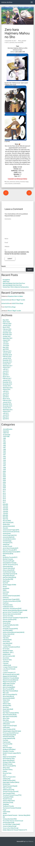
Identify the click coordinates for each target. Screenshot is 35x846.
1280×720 (6, 433)
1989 (4, 451)
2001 (4, 473)
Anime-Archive (6, 2)
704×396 (5, 506)
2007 (4, 484)
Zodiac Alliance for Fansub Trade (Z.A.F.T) (15, 830)
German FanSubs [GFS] (9, 619)
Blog (4, 555)
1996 (4, 464)
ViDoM (5, 813)
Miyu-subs (6, 692)
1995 (4, 462)
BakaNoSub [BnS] (8, 553)
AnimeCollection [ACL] (9, 539)
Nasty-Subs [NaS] (8, 709)
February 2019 (7, 351)
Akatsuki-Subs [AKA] (9, 526)
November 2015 (7, 406)
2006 (4, 482)
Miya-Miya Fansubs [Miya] (10, 691)
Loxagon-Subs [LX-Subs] (10, 667)
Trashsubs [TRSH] (8, 797)
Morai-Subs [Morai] (8, 696)
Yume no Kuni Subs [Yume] (10, 828)
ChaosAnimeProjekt (8, 561)
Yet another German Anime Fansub (13, 820)
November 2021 (7, 334)
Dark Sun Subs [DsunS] (9, 577)
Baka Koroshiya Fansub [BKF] (11, 552)
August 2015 (6, 411)
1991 (4, 455)
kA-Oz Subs (6, 648)
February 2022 (7, 329)
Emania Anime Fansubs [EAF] (11, 595)
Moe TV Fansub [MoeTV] (10, 694)
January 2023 (7, 325)
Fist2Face (5, 603)
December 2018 (7, 354)
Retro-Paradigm (7, 747)
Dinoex (5, 586)
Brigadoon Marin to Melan (15, 296)
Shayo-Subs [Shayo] (8, 760)
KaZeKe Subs (6, 654)
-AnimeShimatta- (8, 429)
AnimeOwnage (7, 541)
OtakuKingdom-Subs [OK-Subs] (12, 731)
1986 (4, 445)
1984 (4, 442)
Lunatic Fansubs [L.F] (9, 672)
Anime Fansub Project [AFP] (11, 530)
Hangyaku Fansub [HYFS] (10, 628)
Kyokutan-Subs (7, 659)
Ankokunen (6, 544)
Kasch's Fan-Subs (8, 650)
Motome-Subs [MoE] (9, 698)
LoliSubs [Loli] (7, 665)
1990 (4, 453)
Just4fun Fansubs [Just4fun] (11, 647)
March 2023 (6, 321)
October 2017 (7, 364)
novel (6, 183)
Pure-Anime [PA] (19, 42)
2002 (4, 475)
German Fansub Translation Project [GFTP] (15, 617)
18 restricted (6, 434)
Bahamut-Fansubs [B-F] (10, 550)
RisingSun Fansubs (8, 751)
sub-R (4, 775)
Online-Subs (6, 727)
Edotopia (5, 594)
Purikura (5, 745)
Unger (4, 810)
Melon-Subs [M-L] (8, 685)
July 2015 (5, 413)
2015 (4, 498)
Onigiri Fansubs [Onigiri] (10, 725)
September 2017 (7, 365)
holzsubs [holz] (7, 639)
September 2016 (7, 387)
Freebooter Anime (8, 606)
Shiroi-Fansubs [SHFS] (9, 766)
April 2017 (6, 375)
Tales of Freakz (7, 788)
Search (3, 266)
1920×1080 (6, 436)
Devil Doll (5, 583)
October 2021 (7, 336)
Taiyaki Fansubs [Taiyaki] (10, 786)
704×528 (5, 509)
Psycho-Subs (6, 742)
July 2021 (5, 342)
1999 (4, 469)
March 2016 (6, 398)
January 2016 (7, 402)
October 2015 (7, 407)
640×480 (5, 504)
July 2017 (5, 369)
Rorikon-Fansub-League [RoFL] (12, 753)
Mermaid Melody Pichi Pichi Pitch (12, 285)
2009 (4, 487)
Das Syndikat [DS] (8, 579)
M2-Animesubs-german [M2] (11, 674)
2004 (4, 478)
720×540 (5, 511)
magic (26, 181)
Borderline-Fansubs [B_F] (10, 557)
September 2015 (7, 409)
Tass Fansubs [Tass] (9, 793)
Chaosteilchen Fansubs (9, 562)
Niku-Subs (6, 720)
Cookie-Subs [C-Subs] (9, 572)
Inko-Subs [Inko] (7, 643)
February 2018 (7, 356)
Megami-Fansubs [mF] (9, 681)
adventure (12, 181)
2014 (4, 497)
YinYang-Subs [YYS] (8, 822)
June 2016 (6, 393)
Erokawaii (5, 597)
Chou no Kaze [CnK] (8, 570)
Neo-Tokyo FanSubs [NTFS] (11, 713)
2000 (4, 471)
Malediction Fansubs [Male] (11, 678)
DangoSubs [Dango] (8, 575)
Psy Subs (5, 740)
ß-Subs (5, 771)
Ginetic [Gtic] (6, 623)
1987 (4, 447)
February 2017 (7, 378)
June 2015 (6, 415)
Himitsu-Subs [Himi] (8, 634)
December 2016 (7, 382)
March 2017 (6, 376)
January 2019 (7, 353)
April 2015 (6, 418)
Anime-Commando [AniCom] (11, 531)
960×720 (5, 519)
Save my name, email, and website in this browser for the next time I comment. (17, 253)
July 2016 (5, 391)
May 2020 (6, 347)
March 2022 (6, 327)
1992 (4, 456)
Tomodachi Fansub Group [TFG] (12, 795)
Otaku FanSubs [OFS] (9, 729)
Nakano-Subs (7, 703)
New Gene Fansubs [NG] (10, 716)
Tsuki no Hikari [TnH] (9, 800)
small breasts (16, 183)
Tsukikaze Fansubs (8, 806)
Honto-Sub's (6, 641)
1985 (4, 444)
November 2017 (7, 362)
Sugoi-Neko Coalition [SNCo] (11, 782)
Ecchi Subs (6, 592)
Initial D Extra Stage (17, 303)
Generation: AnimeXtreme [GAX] (12, 608)
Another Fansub (7, 546)
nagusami (6, 702)
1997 (4, 466)
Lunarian (5, 670)
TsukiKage (6, 804)
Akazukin (5, 528)
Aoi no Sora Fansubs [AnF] (10, 548)
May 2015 (6, 417)
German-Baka (7, 621)
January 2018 (7, 358)
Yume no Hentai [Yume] (9, 826)
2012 (4, 493)
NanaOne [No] (7, 705)
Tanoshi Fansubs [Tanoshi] (10, 791)
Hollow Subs (6, 636)
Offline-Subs (6, 724)
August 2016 (6, 389)
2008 (4, 486)
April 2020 (6, 349)
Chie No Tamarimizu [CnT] (10, 564)
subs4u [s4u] (6, 778)
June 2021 (6, 343)
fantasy (18, 181)
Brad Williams (29, 841)
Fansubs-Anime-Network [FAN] (12, 601)
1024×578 (6, 431)
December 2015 (7, 404)
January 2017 (7, 380)
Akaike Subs (6, 524)
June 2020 (6, 345)
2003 (4, 476)
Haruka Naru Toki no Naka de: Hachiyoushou (16, 287)
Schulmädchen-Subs (9, 758)
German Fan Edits (8, 616)
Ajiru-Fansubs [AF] (8, 522)
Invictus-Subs (7, 645)
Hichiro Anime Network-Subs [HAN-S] (13, 632)
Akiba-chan (6, 281)
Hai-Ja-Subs (6, 627)
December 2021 (7, 332)
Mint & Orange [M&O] (9, 687)
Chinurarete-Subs (8, 566)
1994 (4, 460)
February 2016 (7, 400)
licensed (22, 181)
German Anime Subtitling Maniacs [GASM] (15, 610)
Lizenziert (11, 42)
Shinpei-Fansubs (7, 764)
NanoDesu (6, 707)
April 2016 (6, 397)
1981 (4, 440)
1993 (4, 458)
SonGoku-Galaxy (8, 769)
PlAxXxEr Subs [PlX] (8, 736)
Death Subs (6, 581)
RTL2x (4, 755)
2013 (4, 495)
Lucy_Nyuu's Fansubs (9, 669)
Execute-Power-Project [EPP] (11, 599)
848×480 (5, 515)
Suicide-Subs (6, 784)
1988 (4, 449)
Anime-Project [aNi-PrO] (10, 535)
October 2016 (7, 386)
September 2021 (7, 338)
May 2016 (6, 395)
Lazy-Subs (6, 661)
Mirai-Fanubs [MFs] (8, 689)
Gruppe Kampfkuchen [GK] (10, 625)
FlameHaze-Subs (8, 605)
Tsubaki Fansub (7, 799)
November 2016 (7, 384)
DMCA (4, 590)
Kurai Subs (6, 658)
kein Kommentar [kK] (9, 656)
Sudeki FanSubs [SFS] (9, 780)
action (7, 181)
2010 (4, 489)
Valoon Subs (6, 811)
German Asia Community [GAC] (12, 614)
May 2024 (6, 320)
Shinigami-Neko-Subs (9, 762)
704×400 (5, 508)
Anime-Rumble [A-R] (8, 537)
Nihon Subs (6, 718)
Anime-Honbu (7, 533)
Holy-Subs (6, 638)
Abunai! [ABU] (7, 520)
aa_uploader (23, 40)
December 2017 (7, 360)
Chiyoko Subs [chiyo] (9, 568)
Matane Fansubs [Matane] (10, 680)
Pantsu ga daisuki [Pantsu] (10, 733)
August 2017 (6, 367)
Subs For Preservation (9, 777)
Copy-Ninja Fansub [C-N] (10, 573)
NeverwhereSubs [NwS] (9, 714)
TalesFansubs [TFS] (8, 789)
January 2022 (7, 331)
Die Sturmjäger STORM (9, 584)
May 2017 (6, 373)
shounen (10, 183)
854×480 (5, 517)
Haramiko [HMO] (8, 630)
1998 (4, 467)
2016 (4, 500)
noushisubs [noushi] (8, 722)
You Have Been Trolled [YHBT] (11, 824)
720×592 (5, 513)
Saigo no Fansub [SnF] (9, 756)
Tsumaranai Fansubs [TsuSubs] (12, 808)
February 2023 (7, 323)
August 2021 (6, 340)
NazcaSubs (6, 711)
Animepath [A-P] (7, 542)
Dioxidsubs (6, 588)
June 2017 (6, 371)
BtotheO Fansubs (8, 559)
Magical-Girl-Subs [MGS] (10, 676)
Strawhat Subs (7, 773)
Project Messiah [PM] (9, 738)
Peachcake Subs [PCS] (9, 734)
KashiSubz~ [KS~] (8, 652)
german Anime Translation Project (12, 612)
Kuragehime (6, 279)
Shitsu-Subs (6, 767)
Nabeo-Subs (6, 700)
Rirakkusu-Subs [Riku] (9, 749)
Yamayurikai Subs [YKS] (10, 819)
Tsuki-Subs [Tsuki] (8, 802)
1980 (4, 438)
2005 (4, 480)
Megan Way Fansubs (9, 683)
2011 (4, 491)
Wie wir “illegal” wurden (18, 300)
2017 (7, 42)
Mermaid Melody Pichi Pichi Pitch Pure (14, 283)
